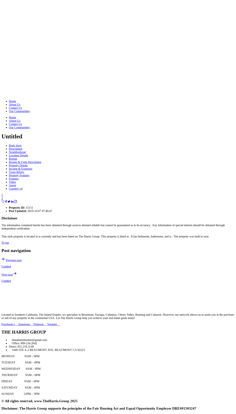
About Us (14, 104)
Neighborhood (17, 152)
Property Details (18, 165)
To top (5, 242)
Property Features (19, 175)
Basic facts (15, 145)
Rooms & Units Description (25, 162)
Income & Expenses (20, 168)
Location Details (18, 155)
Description (15, 148)
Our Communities (19, 111)
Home (12, 101)
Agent (12, 185)
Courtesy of (15, 188)
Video (12, 182)
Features (14, 178)
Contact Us (15, 107)
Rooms (13, 158)
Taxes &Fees (16, 172)
